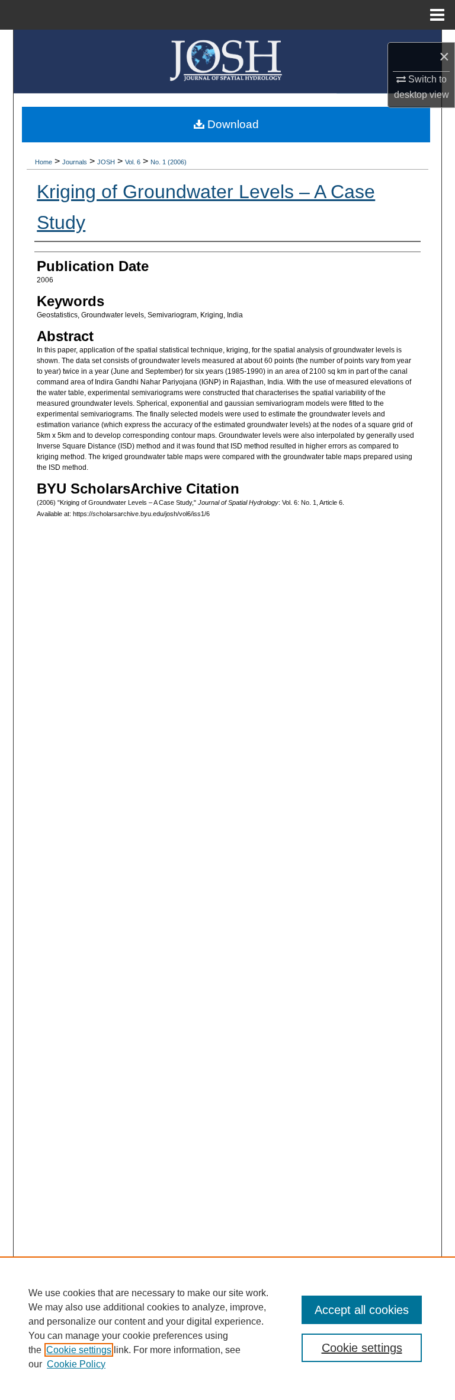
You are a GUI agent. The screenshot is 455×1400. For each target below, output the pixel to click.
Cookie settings (78, 1350)
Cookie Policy (76, 1364)
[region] (227, 1328)
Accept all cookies (362, 1309)
